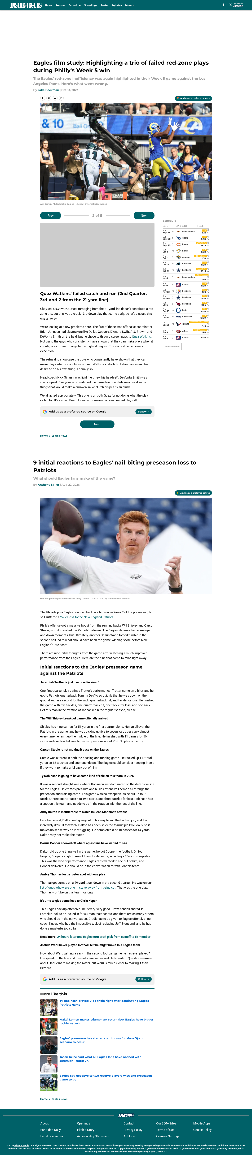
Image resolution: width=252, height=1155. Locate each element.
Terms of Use (165, 1130)
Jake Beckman (48, 90)
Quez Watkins (141, 336)
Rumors (60, 5)
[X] (230, 4)
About (44, 1123)
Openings (83, 1123)
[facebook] (223, 4)
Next (144, 215)
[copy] (61, 98)
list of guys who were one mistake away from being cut (78, 887)
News (48, 5)
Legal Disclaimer (51, 1136)
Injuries (117, 5)
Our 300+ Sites (166, 1123)
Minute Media (21, 1145)
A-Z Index (130, 1136)
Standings (90, 5)
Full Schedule (172, 346)
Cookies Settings (167, 1136)
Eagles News (59, 435)
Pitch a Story (85, 1130)
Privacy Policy (132, 1130)
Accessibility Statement (93, 1136)
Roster (105, 5)
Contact (128, 1123)
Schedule (75, 5)
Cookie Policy (202, 1130)
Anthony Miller (48, 484)
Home (44, 435)
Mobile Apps (201, 1123)
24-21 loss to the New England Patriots (86, 617)
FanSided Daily (50, 1130)
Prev (50, 215)
